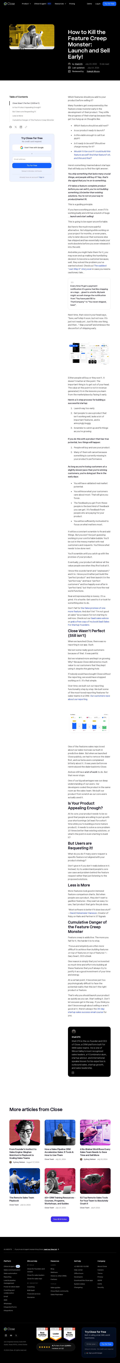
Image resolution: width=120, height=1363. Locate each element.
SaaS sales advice (100, 618)
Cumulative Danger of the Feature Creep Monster (33, 120)
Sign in (41, 177)
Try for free (109, 4)
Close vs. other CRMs (59, 1276)
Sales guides (55, 1287)
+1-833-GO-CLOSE (81, 1266)
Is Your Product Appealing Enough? (27, 107)
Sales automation (10, 1273)
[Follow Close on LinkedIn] (6, 1335)
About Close (102, 1266)
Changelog (78, 1287)
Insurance (31, 1297)
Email (6, 1296)
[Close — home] (9, 1329)
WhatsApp (8, 1303)
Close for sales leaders (35, 1275)
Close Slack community (59, 1291)
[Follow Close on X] (16, 1335)
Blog (52, 1269)
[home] (10, 3)
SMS (5, 1300)
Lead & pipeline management (9, 1281)
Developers (78, 1277)
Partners (54, 1279)
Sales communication (12, 1270)
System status (79, 1284)
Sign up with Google (95, 1353)
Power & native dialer (12, 1287)
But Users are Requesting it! (24, 112)
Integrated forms (10, 1307)
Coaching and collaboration (9, 1291)
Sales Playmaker (57, 1294)
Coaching (31, 1287)
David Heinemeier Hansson (83, 913)
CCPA (100, 1284)
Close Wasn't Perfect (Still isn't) (26, 103)
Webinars (54, 1272)
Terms (100, 1273)
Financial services (33, 1294)
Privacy (100, 1277)
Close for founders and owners (36, 1270)
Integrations (8, 1310)
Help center (78, 1270)
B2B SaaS (31, 1290)
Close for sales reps (34, 1279)
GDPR (100, 1280)
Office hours (78, 1273)
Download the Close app (83, 1280)
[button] (26, 4)
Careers (100, 1270)
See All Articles (60, 1219)
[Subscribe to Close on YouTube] (11, 1335)
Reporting (7, 1277)
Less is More (18, 116)
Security (101, 1287)
